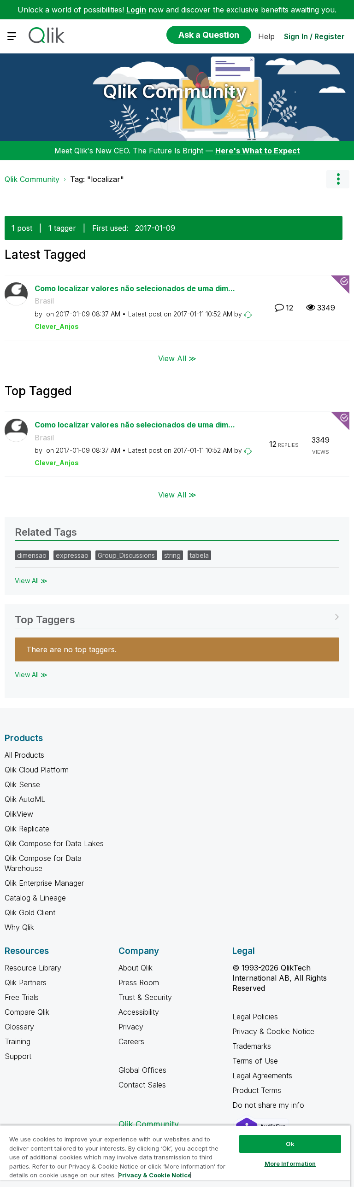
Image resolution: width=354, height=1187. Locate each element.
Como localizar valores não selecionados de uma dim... (135, 288)
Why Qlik (19, 927)
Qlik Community (175, 91)
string (172, 555)
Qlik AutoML (25, 799)
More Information (290, 1163)
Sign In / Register (314, 36)
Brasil (44, 300)
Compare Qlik (27, 1012)
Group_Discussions (126, 555)
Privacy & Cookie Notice (273, 1031)
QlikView (19, 814)
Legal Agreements (262, 1075)
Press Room (138, 982)
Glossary (19, 1026)
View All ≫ (177, 358)
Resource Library (33, 967)
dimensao (32, 555)
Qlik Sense (22, 784)
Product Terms (256, 1090)
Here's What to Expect (257, 150)
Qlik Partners (26, 982)
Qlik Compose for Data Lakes (54, 843)
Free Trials (22, 997)
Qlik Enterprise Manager (44, 883)
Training (17, 1041)
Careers (131, 1041)
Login (136, 9)
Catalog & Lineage (35, 897)
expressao (72, 555)
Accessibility (138, 1012)
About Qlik (135, 967)
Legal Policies (255, 1016)
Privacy (130, 1026)
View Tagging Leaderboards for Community (177, 616)
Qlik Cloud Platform (37, 769)
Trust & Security (145, 997)
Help (266, 36)
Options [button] (337, 179)
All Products (24, 755)
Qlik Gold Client (30, 912)
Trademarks (251, 1046)
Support (18, 1056)
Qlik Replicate (27, 828)
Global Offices (142, 1070)
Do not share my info (269, 1105)
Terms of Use (255, 1060)
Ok (290, 1143)
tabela (199, 555)
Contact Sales (142, 1084)
